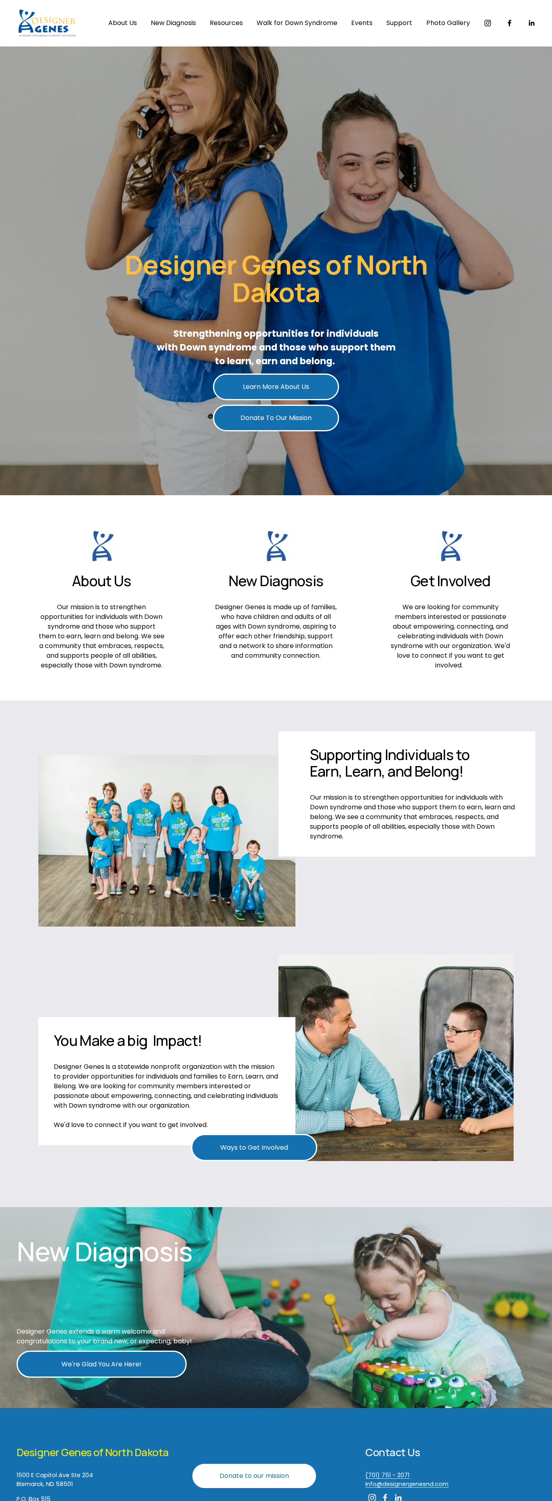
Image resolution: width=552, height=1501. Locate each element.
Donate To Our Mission (276, 417)
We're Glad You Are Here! (101, 1364)
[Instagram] (488, 23)
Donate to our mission (254, 1475)
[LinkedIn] (531, 23)
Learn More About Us (276, 386)
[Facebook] (510, 23)
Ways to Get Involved (254, 1147)
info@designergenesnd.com (407, 1484)
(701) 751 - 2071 (387, 1475)
